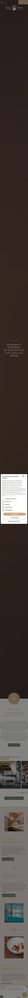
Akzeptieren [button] (14, 514)
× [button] (24, 476)
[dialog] (14, 499)
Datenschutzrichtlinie (11, 495)
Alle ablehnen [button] (14, 517)
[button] (14, 521)
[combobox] (23, 476)
